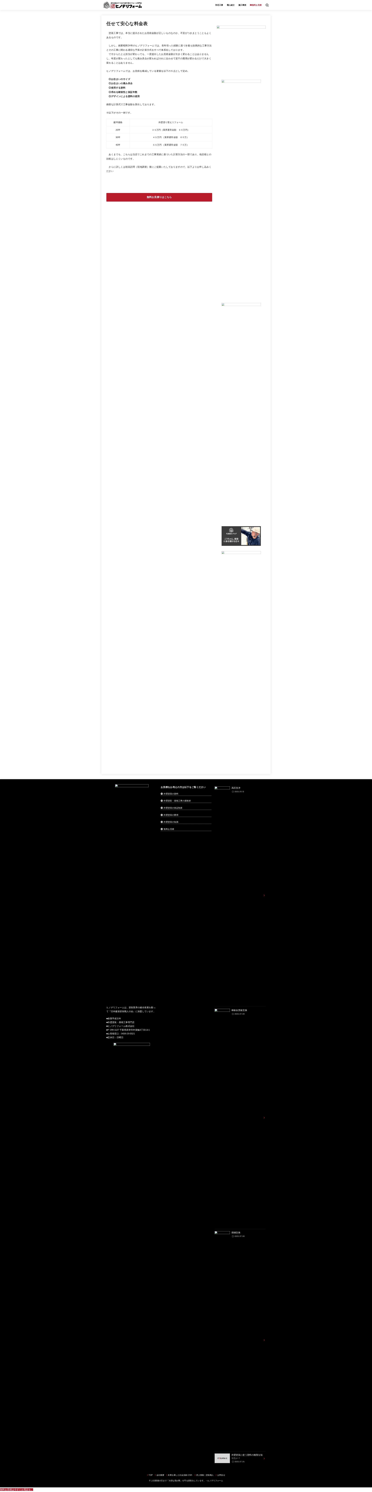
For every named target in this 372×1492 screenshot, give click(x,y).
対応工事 (219, 5)
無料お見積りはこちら (159, 197)
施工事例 (242, 5)
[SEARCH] (267, 5)
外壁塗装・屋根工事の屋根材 (177, 801)
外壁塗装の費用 (171, 815)
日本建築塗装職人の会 (122, 1011)
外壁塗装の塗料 (171, 794)
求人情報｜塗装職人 (205, 1475)
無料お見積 (169, 829)
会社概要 (160, 1475)
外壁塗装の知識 (171, 822)
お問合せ (221, 1475)
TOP (151, 1475)
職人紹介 (231, 5)
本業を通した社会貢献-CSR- (180, 1475)
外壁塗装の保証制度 (173, 808)
